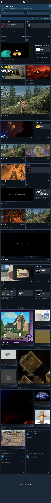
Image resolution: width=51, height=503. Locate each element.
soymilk (21, 307)
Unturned (28, 162)
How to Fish (28, 450)
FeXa (21, 387)
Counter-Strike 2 (4, 184)
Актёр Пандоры (31, 39)
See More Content (25, 485)
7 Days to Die (3, 118)
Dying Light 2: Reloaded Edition (7, 227)
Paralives (2, 347)
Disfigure (36, 206)
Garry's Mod (3, 285)
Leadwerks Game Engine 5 (6, 62)
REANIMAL (3, 262)
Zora (4, 427)
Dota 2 (36, 141)
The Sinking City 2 (4, 307)
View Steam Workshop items (41, 348)
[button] (12, 31)
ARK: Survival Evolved (39, 407)
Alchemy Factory (4, 450)
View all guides (22, 308)
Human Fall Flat (38, 427)
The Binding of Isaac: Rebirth (6, 387)
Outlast (2, 206)
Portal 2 (2, 367)
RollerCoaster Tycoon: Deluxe (40, 307)
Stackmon (3, 40)
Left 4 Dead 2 (37, 327)
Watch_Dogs (3, 472)
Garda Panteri (39, 347)
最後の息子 (30, 183)
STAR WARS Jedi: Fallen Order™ (7, 141)
